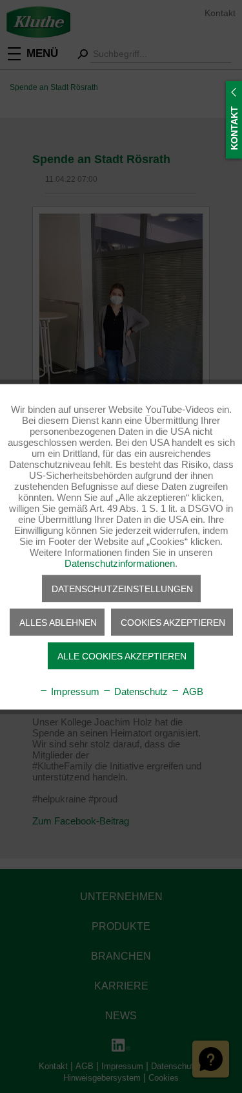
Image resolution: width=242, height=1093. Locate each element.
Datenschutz (140, 690)
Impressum (73, 690)
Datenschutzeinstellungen (122, 588)
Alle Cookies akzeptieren (122, 655)
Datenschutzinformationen (120, 562)
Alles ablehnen (58, 622)
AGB (191, 690)
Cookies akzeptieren (173, 622)
